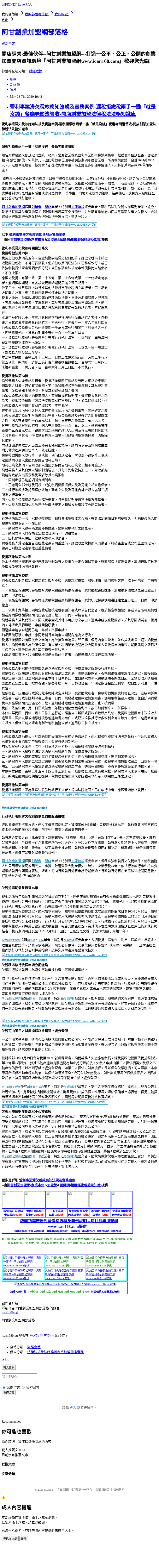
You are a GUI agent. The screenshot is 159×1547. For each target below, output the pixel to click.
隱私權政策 (103, 1489)
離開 (23, 1538)
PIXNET (48, 1489)
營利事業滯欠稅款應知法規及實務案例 (37, 234)
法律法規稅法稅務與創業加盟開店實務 (55, 1352)
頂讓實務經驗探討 (57, 1231)
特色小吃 (34, 1243)
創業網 (6, 1239)
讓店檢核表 (88, 1231)
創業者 (36, 207)
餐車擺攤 (110, 1243)
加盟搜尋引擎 (18, 1291)
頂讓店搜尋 (20, 1231)
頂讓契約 (75, 1231)
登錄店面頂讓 (36, 1231)
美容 (99, 1239)
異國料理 (46, 1243)
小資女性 (77, 1239)
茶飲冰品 (91, 1243)
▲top (5, 1359)
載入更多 (8, 1367)
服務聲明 (118, 1489)
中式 (56, 1243)
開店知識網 (17, 1239)
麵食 (75, 1243)
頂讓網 (65, 239)
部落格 (15, 84)
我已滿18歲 (10, 1538)
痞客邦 (34, 1335)
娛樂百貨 (89, 1239)
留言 (43, 1335)
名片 (13, 89)
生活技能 (108, 1239)
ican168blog (10, 1312)
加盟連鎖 (77, 207)
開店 (48, 207)
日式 (69, 1243)
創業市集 (38, 239)
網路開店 (120, 1239)
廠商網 (58, 1239)
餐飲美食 (13, 1243)
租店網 (48, 1239)
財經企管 (34, 1347)
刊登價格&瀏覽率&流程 (105, 1291)
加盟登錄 (33, 1291)
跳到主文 (8, 43)
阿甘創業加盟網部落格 (35, 32)
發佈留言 (8, 1392)
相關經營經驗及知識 (86, 239)
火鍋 (101, 1243)
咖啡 (82, 1243)
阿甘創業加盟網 (13, 207)
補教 (129, 1239)
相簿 (13, 79)
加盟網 (52, 239)
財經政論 (35, 71)
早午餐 (24, 1243)
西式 (62, 1243)
